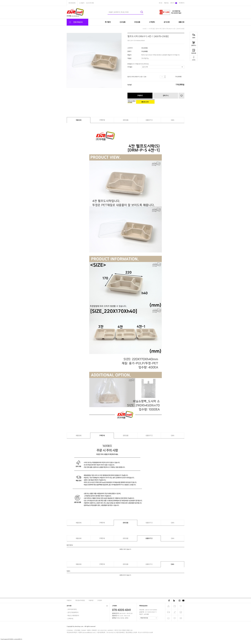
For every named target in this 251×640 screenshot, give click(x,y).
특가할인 (108, 22)
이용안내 (69, 600)
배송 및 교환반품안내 (73, 615)
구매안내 (102, 120)
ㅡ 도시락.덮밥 (151, 28)
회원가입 (166, 3)
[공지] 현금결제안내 (73, 612)
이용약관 (91, 600)
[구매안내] (70, 618)
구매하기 (140, 95)
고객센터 (152, 22)
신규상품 (123, 22)
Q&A (193, 37)
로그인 (160, 3)
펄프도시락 (158, 28)
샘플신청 (181, 22)
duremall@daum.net (89, 632)
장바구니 (193, 45)
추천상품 (137, 22)
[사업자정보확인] (120, 632)
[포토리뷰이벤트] (72, 609)
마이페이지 (181, 3)
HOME (144, 28)
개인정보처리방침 (80, 600)
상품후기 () (149, 120)
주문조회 (193, 53)
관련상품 (125, 120)
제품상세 (78, 120)
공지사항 (167, 22)
